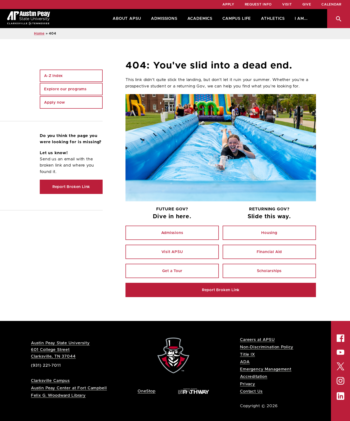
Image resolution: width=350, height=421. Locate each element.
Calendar (331, 4)
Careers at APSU (257, 340)
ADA (245, 362)
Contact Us (251, 391)
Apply (228, 4)
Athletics (273, 18)
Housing (269, 233)
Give (306, 4)
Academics (199, 18)
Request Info (258, 4)
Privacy (247, 384)
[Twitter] (340, 365)
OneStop (146, 391)
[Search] (338, 18)
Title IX (247, 354)
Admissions (164, 18)
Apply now (54, 102)
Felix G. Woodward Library (58, 395)
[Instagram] (340, 381)
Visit (287, 4)
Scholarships (269, 271)
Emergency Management (265, 369)
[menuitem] (125, 18)
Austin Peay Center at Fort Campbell (69, 388)
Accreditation (253, 377)
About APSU (127, 18)
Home (39, 33)
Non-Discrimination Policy (266, 347)
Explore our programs (65, 89)
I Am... (301, 18)
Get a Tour (172, 271)
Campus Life (236, 18)
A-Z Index (53, 76)
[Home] (28, 18)
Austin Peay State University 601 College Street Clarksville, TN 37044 (60, 349)
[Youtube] (340, 352)
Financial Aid (269, 252)
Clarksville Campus (50, 381)
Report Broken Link (221, 290)
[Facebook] (340, 338)
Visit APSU (172, 252)
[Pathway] (193, 391)
